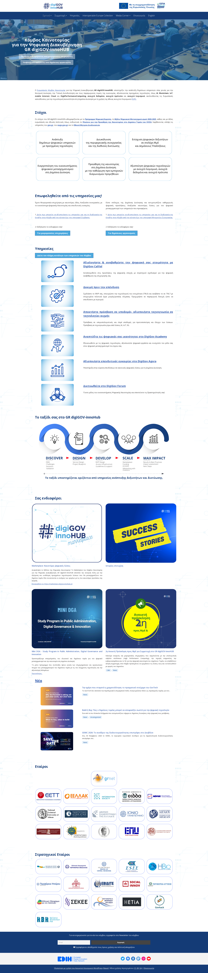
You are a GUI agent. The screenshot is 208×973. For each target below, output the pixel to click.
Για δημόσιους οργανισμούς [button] (121, 233)
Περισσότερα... (37, 673)
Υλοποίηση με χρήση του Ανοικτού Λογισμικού (73, 968)
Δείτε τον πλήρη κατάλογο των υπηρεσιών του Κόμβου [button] (64, 255)
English (151, 15)
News (115, 670)
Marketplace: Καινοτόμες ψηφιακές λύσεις (51, 565)
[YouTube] (149, 959)
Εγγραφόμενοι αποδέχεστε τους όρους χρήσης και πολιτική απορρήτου (105, 947)
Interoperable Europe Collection (98, 15)
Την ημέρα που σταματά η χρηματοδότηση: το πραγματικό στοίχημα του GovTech (120, 687)
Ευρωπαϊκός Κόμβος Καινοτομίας (51, 90)
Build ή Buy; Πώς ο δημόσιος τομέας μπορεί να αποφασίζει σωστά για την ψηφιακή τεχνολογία (125, 710)
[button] (51, 15)
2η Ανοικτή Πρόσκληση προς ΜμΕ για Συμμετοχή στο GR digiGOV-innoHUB (140, 651)
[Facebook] (128, 959)
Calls (108, 670)
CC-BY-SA (138, 968)
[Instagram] (143, 959)
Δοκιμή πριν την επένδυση (101, 287)
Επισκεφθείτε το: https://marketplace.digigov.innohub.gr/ (52, 584)
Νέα (38, 680)
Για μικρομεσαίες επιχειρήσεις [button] (52, 233)
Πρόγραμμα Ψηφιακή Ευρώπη (98, 119)
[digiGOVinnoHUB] (123, 959)
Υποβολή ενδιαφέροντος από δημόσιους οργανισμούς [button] (47, 62)
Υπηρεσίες (75, 15)
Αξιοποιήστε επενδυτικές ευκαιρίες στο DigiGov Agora (119, 361)
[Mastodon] (138, 959)
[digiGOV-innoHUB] (53, 6)
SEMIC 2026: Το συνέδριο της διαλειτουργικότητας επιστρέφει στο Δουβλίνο (117, 732)
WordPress (98, 968)
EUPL (134, 99)
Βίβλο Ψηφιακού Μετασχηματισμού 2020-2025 (135, 119)
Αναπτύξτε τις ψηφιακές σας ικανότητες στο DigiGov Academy (125, 336)
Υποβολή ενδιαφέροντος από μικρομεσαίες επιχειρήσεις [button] (47, 56)
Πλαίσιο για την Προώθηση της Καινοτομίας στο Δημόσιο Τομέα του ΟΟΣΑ (117, 122)
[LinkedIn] (133, 959)
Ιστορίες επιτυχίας (114, 565)
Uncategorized (95, 717)
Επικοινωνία (139, 15)
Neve (106, 968)
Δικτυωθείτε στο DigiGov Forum (104, 386)
